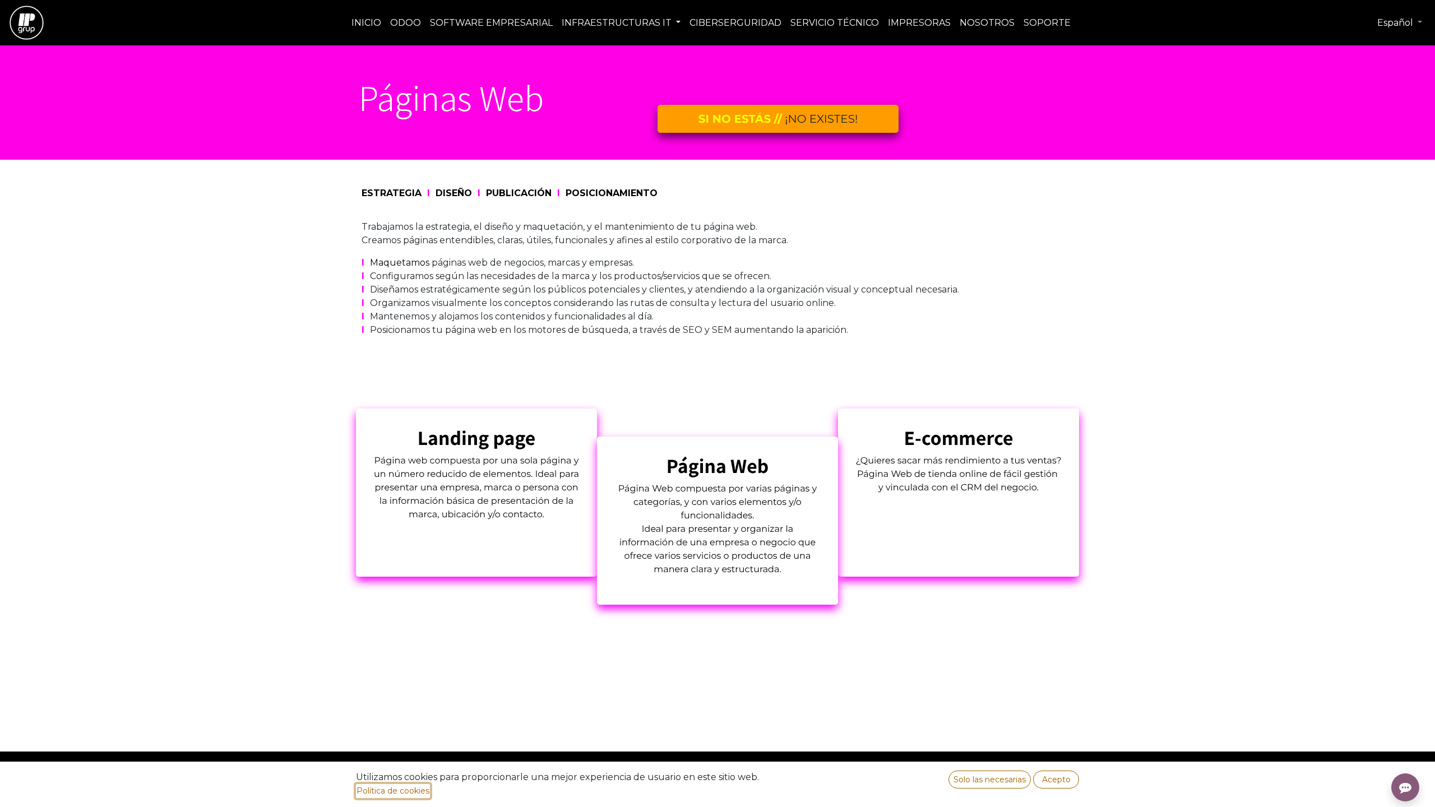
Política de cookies (393, 791)
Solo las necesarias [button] (989, 779)
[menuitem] (366, 23)
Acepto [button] (1056, 779)
